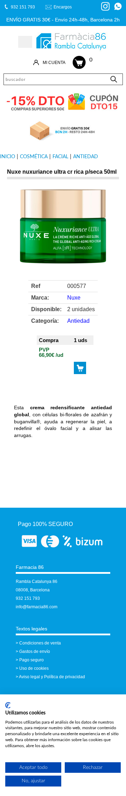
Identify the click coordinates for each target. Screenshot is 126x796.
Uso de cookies (34, 668)
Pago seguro (31, 659)
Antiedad (85, 156)
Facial (60, 156)
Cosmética (34, 156)
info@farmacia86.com (36, 606)
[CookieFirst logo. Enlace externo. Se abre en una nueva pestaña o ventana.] (7, 705)
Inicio (7, 156)
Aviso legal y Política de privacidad (52, 676)
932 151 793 (28, 598)
